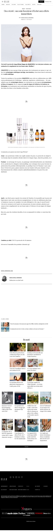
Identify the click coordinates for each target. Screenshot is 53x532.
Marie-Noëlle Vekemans (27, 17)
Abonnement (4, 486)
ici (28, 244)
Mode (3, 4)
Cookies (45, 486)
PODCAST (39, 4)
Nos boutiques (13, 489)
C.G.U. (27, 486)
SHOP (41, 1)
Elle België (4, 489)
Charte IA (37, 489)
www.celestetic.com (7, 270)
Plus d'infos (20, 497)
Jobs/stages (13, 486)
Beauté (8, 4)
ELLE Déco (28, 4)
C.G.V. (27, 489)
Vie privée (37, 486)
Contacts (20, 486)
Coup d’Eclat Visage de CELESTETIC (24, 64)
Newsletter (48, 1)
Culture (14, 4)
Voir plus (26, 446)
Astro (33, 4)
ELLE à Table (21, 4)
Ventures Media (22, 489)
